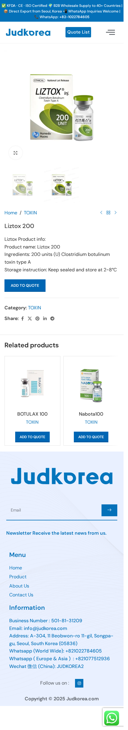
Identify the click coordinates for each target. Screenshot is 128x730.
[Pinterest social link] (37, 319)
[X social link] (30, 319)
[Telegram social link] (52, 319)
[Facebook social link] (22, 319)
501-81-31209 (66, 620)
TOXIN (30, 213)
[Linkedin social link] (45, 319)
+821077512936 (92, 658)
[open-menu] (111, 32)
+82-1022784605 (74, 17)
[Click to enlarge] (15, 152)
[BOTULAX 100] (32, 383)
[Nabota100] (91, 383)
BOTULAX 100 (32, 414)
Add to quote (25, 285)
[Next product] (115, 212)
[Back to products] (108, 212)
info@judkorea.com (45, 628)
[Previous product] (101, 212)
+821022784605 (83, 651)
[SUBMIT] (109, 510)
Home (10, 213)
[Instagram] (79, 683)
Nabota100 (91, 414)
